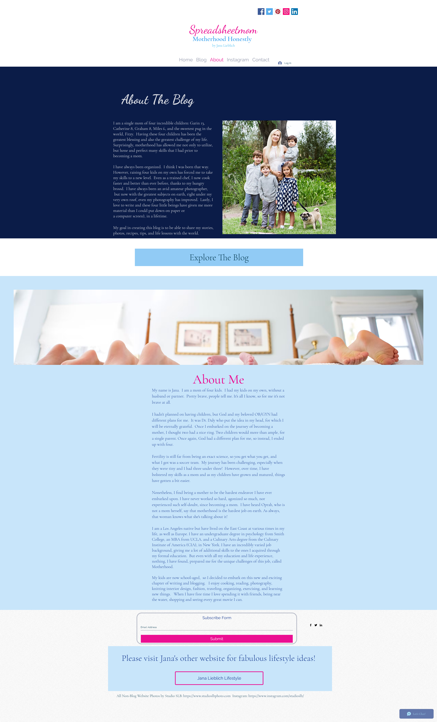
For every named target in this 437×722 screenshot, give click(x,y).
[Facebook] (261, 11)
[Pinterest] (277, 11)
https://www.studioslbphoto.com (207, 696)
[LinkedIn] (294, 11)
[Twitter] (269, 11)
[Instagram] (286, 11)
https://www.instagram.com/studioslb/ (276, 696)
